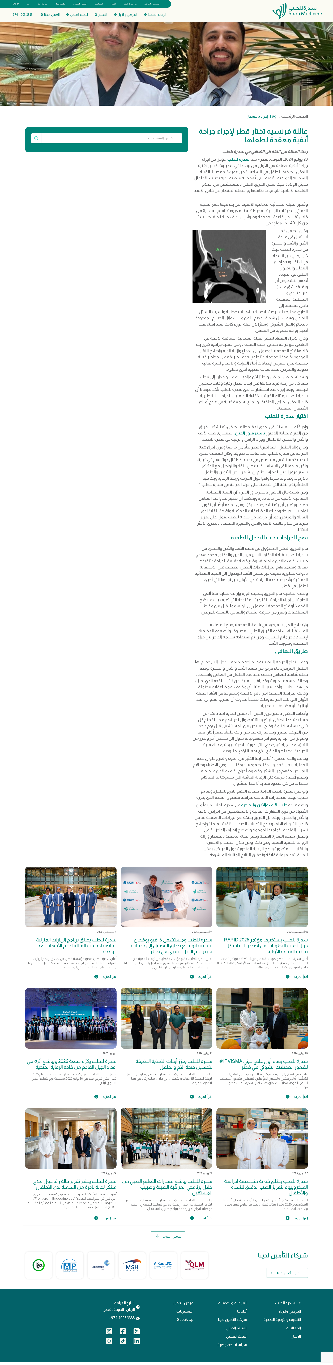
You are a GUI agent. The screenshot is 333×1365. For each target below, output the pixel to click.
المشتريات (184, 1311)
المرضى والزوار (289, 1311)
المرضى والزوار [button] (127, 14)
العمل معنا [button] (52, 14)
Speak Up (185, 1319)
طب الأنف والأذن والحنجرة (264, 805)
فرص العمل (183, 1303)
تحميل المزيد (172, 1236)
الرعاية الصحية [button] (157, 14)
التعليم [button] (102, 14)
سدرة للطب (238, 159)
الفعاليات (99, 4)
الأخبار (113, 4)
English (15, 4)
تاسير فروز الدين (250, 433)
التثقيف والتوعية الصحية (282, 1319)
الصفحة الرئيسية (294, 116)
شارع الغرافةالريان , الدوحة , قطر (119, 1306)
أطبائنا (242, 1311)
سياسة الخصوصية (232, 1344)
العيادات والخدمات (232, 1303)
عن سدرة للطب (129, 4)
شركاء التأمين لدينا (290, 1273)
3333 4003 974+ (22, 14)
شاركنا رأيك (42, 4)
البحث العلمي (236, 1336)
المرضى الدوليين (80, 4)
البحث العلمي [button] (79, 14)
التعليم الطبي (236, 1328)
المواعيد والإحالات (152, 4)
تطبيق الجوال (60, 4)
